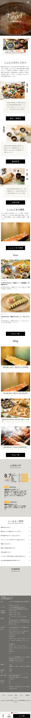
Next (27, 232)
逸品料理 (15, 161)
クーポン (21, 695)
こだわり (3, 695)
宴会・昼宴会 (15, 118)
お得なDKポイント (16, 712)
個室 (16, 695)
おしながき (10, 695)
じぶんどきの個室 (15, 248)
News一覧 (15, 334)
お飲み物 (15, 202)
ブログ (15, 697)
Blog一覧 (15, 455)
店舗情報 (27, 695)
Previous (2, 232)
